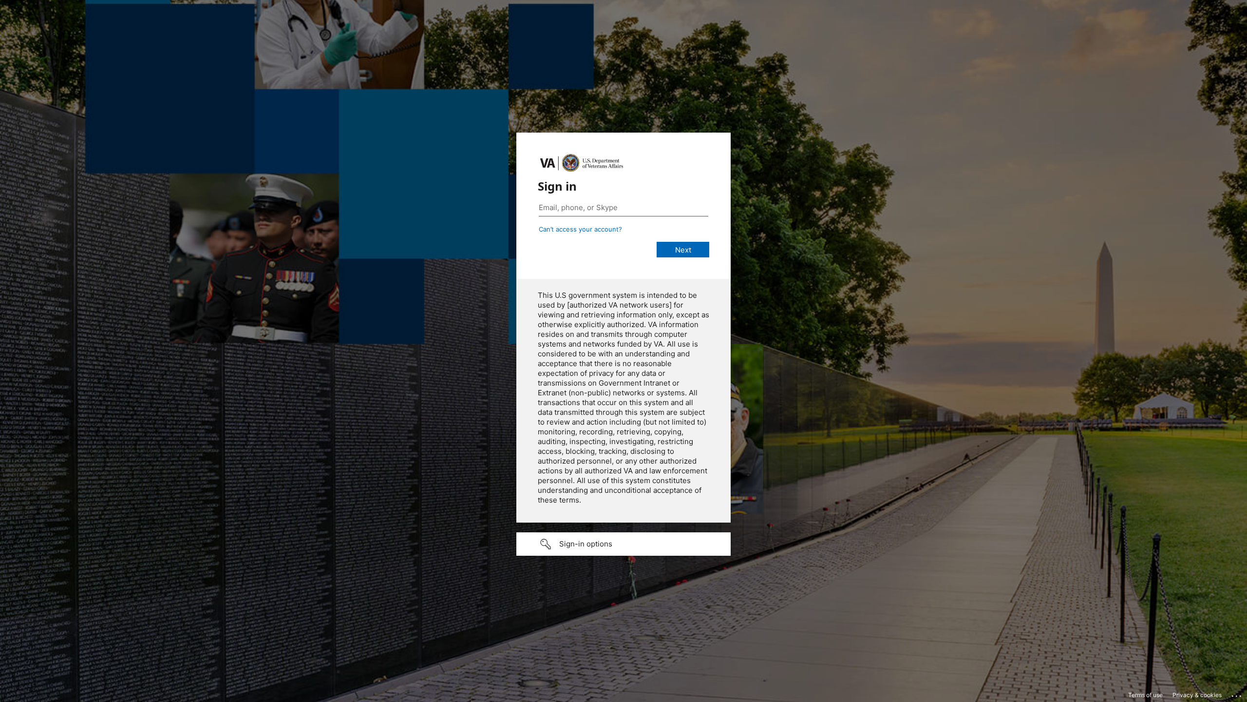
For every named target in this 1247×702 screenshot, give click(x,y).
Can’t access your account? (580, 229)
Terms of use (1145, 695)
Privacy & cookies (1197, 695)
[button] (623, 544)
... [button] (1237, 694)
